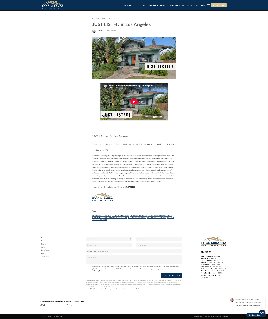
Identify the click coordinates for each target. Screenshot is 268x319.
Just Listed (170, 217)
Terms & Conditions (99, 289)
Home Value (45, 250)
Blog (42, 253)
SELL (144, 5)
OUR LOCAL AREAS (176, 5)
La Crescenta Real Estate (120, 215)
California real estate (99, 219)
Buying (43, 244)
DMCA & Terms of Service (213, 316)
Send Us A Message (171, 276)
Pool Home (168, 215)
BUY (138, 5)
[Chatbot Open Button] (262, 313)
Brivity (50, 316)
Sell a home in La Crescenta (156, 217)
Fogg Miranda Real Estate (101, 217)
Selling (43, 247)
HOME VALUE (153, 5)
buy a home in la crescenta (137, 217)
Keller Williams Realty (119, 217)
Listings (43, 241)
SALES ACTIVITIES (192, 5)
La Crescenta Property (156, 215)
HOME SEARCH (127, 5)
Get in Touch (45, 256)
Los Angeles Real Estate (138, 215)
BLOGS (162, 5)
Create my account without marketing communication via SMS (122, 289)
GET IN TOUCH (218, 5)
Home (43, 238)
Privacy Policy (98, 271)
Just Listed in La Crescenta (101, 215)
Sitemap (225, 316)
